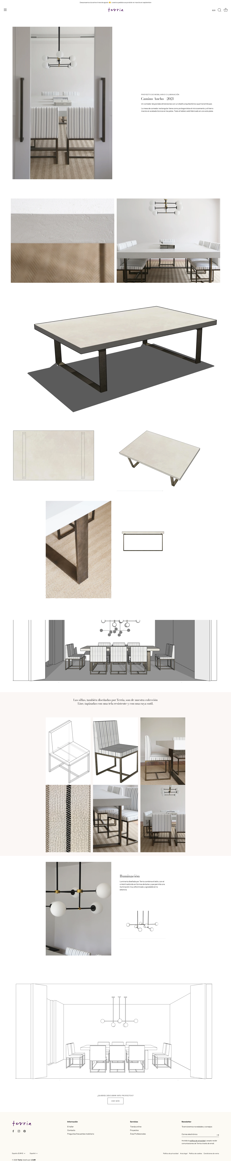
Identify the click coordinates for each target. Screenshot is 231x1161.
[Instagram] (19, 1131)
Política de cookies (195, 1153)
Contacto (71, 1130)
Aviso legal (183, 1153)
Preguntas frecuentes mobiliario (80, 1134)
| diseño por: (28, 1160)
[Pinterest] (24, 1131)
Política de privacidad (170, 1153)
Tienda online (135, 1126)
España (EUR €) (17, 1153)
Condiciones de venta (211, 1153)
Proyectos (134, 1130)
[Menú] (5, 9)
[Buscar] (219, 10)
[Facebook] (13, 1131)
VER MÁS (115, 1101)
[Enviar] (218, 1135)
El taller (70, 1126)
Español (32, 1153)
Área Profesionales (138, 1134)
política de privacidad (197, 1141)
